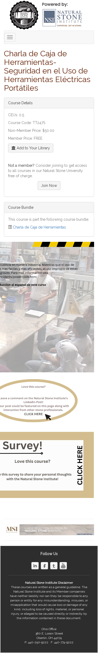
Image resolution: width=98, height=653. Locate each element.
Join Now (49, 185)
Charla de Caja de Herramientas (39, 227)
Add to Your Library (33, 148)
